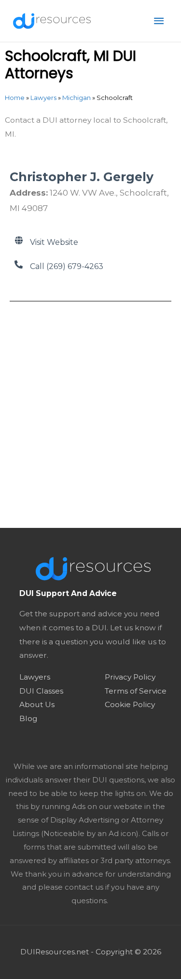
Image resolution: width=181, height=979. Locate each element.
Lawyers (43, 97)
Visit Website (54, 242)
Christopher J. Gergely (81, 177)
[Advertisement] (90, 408)
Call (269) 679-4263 (66, 266)
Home (15, 97)
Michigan (76, 97)
